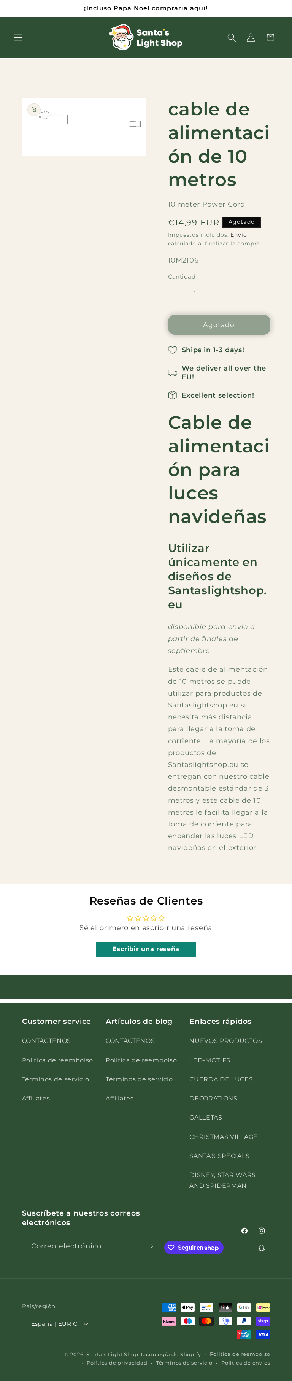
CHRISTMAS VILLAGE (223, 1136)
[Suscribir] (150, 1246)
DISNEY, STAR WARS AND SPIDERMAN (222, 1180)
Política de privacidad (117, 1363)
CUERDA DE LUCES (221, 1079)
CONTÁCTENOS (46, 1040)
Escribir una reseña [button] (146, 949)
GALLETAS (205, 1117)
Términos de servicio (55, 1079)
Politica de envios (245, 1363)
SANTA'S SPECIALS (219, 1156)
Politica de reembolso (58, 1060)
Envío (238, 235)
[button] (18, 37)
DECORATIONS (213, 1098)
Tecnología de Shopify (170, 1354)
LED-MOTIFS (209, 1060)
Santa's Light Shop (112, 1354)
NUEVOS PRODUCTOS (225, 1040)
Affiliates (36, 1098)
